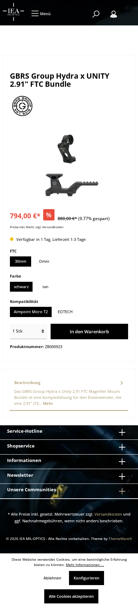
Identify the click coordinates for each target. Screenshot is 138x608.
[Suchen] (96, 14)
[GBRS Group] (69, 105)
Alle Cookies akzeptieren (71, 596)
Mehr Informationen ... (85, 565)
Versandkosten (108, 514)
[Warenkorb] (127, 10)
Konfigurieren (86, 577)
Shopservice (21, 446)
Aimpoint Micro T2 (31, 311)
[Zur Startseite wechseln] (14, 12)
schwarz (21, 286)
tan (45, 286)
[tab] (69, 393)
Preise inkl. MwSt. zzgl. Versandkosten (36, 227)
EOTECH (65, 311)
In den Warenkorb (89, 331)
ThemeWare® (120, 538)
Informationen (24, 460)
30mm (20, 261)
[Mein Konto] (113, 14)
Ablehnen (52, 577)
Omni (44, 261)
